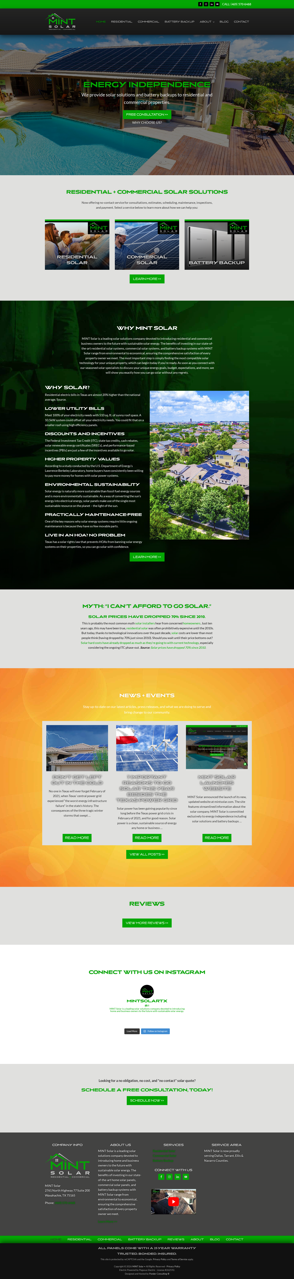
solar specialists (108, 368)
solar (205, 358)
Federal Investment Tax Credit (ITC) (74, 440)
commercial (204, 338)
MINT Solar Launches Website (216, 783)
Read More (77, 839)
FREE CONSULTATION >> (147, 114)
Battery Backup (163, 1160)
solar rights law (70, 542)
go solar (156, 372)
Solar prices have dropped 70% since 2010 (178, 647)
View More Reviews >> (147, 923)
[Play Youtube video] (173, 1201)
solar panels (91, 501)
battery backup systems (181, 348)
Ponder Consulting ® (159, 1273)
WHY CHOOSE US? (147, 122)
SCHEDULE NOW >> (147, 1100)
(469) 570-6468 (241, 4)
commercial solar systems (142, 348)
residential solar (137, 628)
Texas (83, 395)
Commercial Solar (164, 1155)
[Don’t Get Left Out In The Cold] (77, 748)
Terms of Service (179, 1259)
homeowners (191, 623)
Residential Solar (164, 1151)
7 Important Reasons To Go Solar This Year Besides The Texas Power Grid (147, 788)
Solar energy (53, 491)
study (68, 466)
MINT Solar (89, 338)
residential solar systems (107, 348)
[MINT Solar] (67, 1165)
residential (183, 338)
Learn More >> (147, 278)
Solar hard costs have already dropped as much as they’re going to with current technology (140, 643)
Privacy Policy (160, 1259)
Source (61, 399)
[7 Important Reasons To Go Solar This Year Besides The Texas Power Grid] (147, 748)
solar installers (145, 623)
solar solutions (123, 338)
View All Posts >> (147, 854)
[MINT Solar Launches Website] (217, 748)
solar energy (151, 343)
